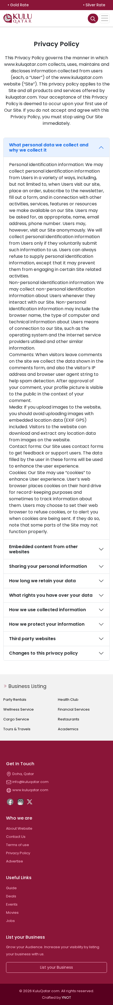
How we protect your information (46, 624)
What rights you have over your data (50, 595)
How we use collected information (47, 610)
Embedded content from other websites (43, 549)
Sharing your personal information (48, 566)
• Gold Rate (18, 5)
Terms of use (17, 844)
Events (12, 904)
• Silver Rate (94, 5)
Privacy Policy (18, 853)
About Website (19, 828)
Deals (11, 896)
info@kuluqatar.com (30, 781)
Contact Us (16, 836)
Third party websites (32, 638)
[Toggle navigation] (105, 18)
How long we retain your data (42, 581)
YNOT (66, 997)
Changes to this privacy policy (43, 653)
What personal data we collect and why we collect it (48, 147)
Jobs (10, 920)
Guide (11, 888)
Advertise (14, 861)
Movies (12, 912)
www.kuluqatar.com (30, 790)
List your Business (56, 967)
